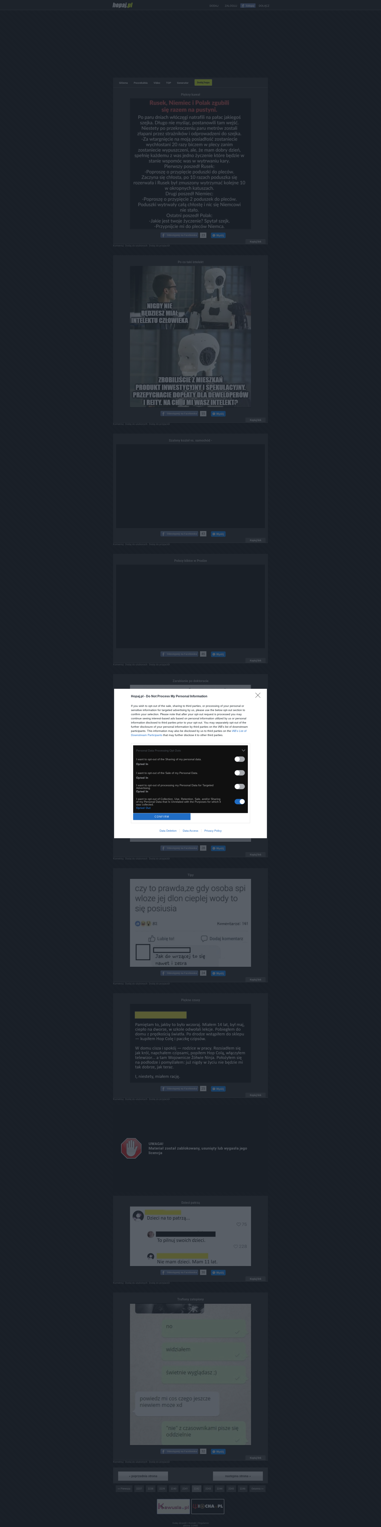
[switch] (240, 759)
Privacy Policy (213, 830)
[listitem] (190, 750)
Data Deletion (168, 830)
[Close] (259, 696)
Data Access (190, 830)
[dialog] (190, 763)
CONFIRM (162, 816)
